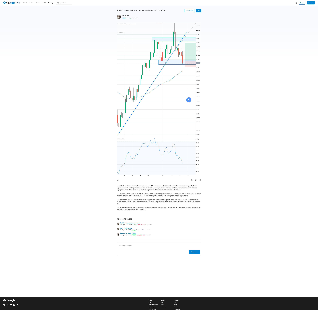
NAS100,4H (129, 235)
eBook (162, 304)
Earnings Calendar (153, 307)
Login (302, 3)
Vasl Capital (125, 15)
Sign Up (310, 3)
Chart (25, 3)
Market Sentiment (153, 309)
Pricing (50, 3)
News (37, 3)
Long (129, 18)
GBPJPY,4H (128, 230)
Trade (198, 10)
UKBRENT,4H (129, 224)
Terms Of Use (177, 309)
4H (127, 18)
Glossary (163, 307)
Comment (194, 252)
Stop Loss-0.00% (142, 224)
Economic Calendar (153, 304)
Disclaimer (176, 307)
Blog (162, 302)
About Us (176, 302)
